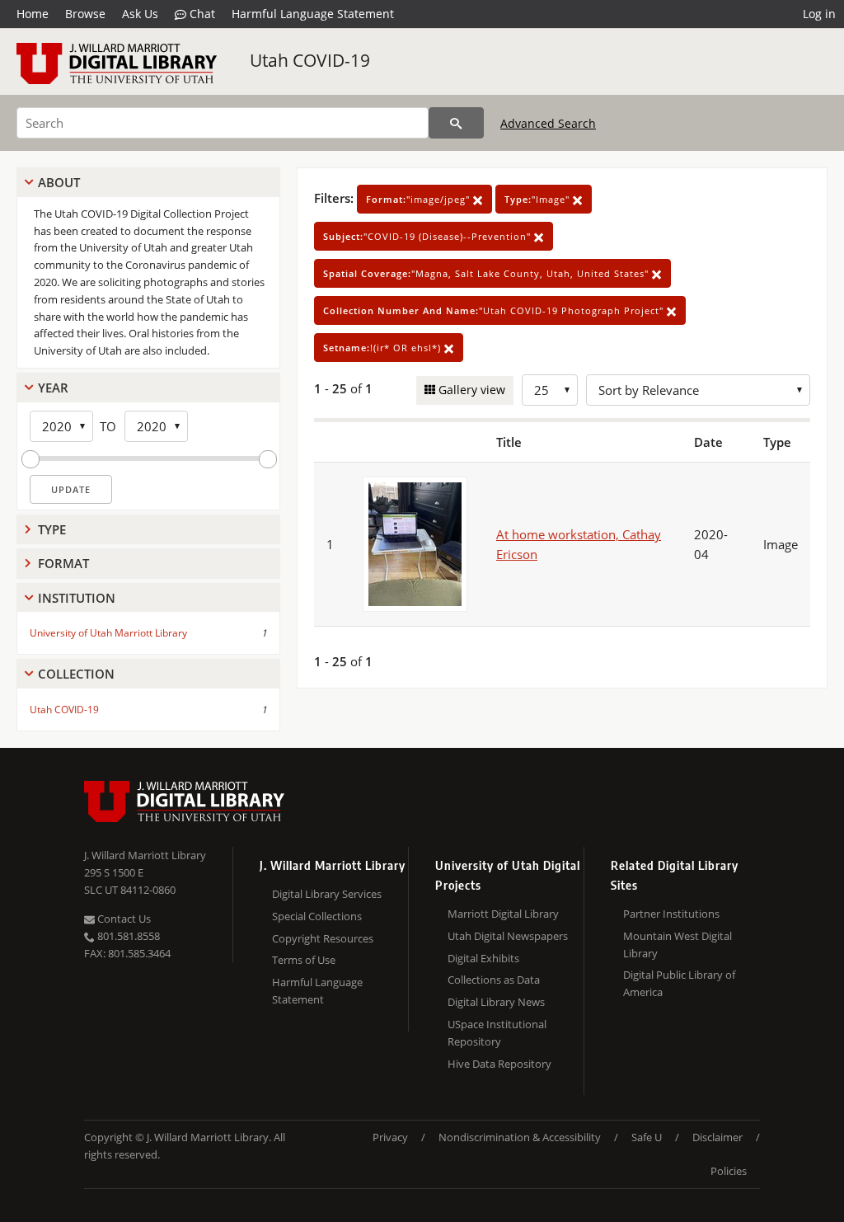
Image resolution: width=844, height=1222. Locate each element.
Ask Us (140, 13)
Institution (76, 598)
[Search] (456, 123)
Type (52, 529)
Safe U (646, 1137)
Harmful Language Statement (313, 13)
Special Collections (317, 916)
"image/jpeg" (419, 199)
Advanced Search (548, 123)
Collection (76, 673)
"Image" (538, 199)
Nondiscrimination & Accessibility (519, 1137)
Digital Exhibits (483, 958)
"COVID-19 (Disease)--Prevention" (428, 236)
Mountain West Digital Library (677, 944)
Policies (728, 1170)
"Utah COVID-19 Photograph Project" (495, 310)
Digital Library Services (327, 893)
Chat (200, 13)
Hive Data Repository (499, 1063)
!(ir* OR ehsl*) (383, 347)
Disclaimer (717, 1137)
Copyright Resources (322, 938)
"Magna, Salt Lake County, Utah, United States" (487, 273)
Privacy (390, 1137)
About (59, 182)
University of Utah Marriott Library (108, 633)
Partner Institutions (671, 913)
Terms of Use (303, 959)
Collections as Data (494, 979)
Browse (85, 13)
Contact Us (123, 918)
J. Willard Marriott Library (145, 855)
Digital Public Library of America (679, 983)
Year (53, 387)
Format (63, 563)
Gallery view (470, 389)
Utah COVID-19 (310, 60)
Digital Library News (496, 1001)
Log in (819, 13)
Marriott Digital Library (503, 913)
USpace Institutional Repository (497, 1033)
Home (32, 13)
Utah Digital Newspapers (508, 935)
